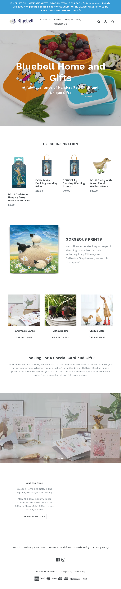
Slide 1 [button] (59, 458)
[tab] (59, 458)
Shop (68, 19)
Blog (78, 19)
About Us (45, 19)
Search (16, 547)
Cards (57, 19)
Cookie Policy (82, 547)
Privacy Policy (101, 547)
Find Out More (24, 337)
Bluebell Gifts (50, 571)
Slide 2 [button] (62, 458)
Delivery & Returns (34, 547)
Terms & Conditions (60, 547)
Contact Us (60, 23)
